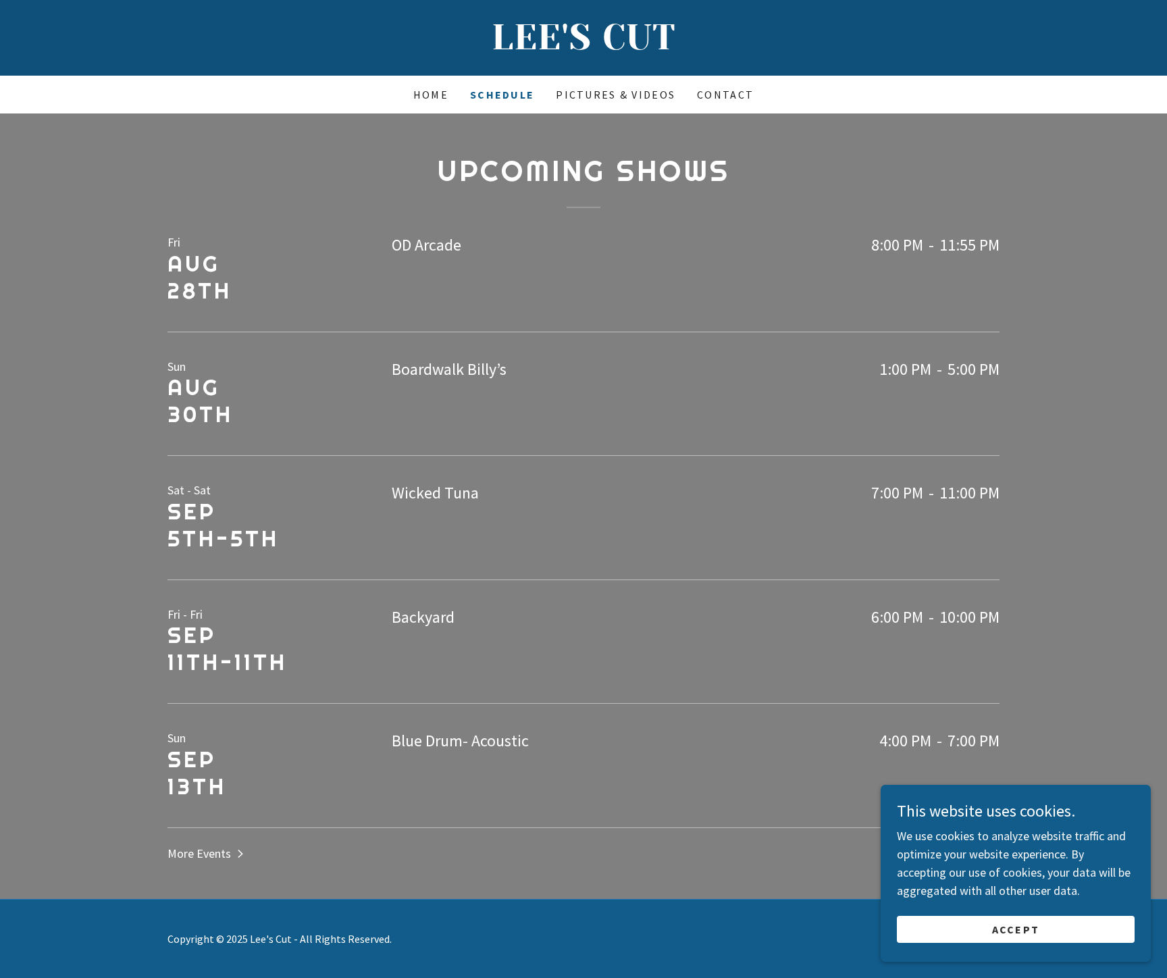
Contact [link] (725, 94)
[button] (207, 852)
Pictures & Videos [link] (615, 94)
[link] (583, 45)
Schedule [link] (502, 94)
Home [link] (430, 94)
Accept (1016, 929)
